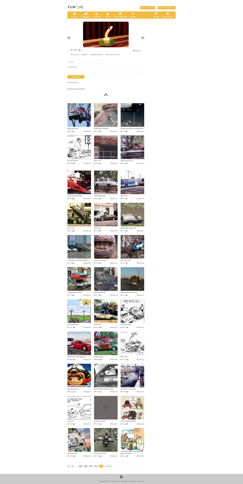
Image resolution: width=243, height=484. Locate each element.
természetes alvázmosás (128, 228)
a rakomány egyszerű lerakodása (78, 260)
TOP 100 (107, 17)
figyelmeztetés (72, 453)
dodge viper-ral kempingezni (76, 356)
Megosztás (88, 131)
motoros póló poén (100, 453)
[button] (147, 7)
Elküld (76, 77)
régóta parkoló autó (127, 160)
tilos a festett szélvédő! (128, 421)
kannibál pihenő (72, 160)
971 (96, 466)
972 (101, 466)
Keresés (133, 17)
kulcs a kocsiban (126, 453)
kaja (111, 54)
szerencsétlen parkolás (74, 196)
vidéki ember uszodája (101, 128)
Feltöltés (97, 17)
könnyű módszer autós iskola (103, 389)
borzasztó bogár (126, 324)
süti (114, 54)
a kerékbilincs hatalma (74, 292)
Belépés (156, 17)
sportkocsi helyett (100, 421)
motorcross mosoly (100, 260)
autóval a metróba (100, 292)
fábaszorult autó (72, 128)
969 (85, 466)
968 (80, 466)
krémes (118, 54)
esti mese (70, 421)
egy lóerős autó (126, 260)
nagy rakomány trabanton (129, 292)
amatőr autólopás (99, 196)
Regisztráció (168, 17)
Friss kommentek (120, 17)
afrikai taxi (97, 324)
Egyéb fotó (100, 54)
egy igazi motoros (73, 389)
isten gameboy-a (72, 324)
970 (91, 466)
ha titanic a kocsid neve (128, 389)
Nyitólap (74, 17)
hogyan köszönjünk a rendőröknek (132, 128)
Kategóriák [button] (85, 17)
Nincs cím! (97, 160)
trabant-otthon (98, 356)
